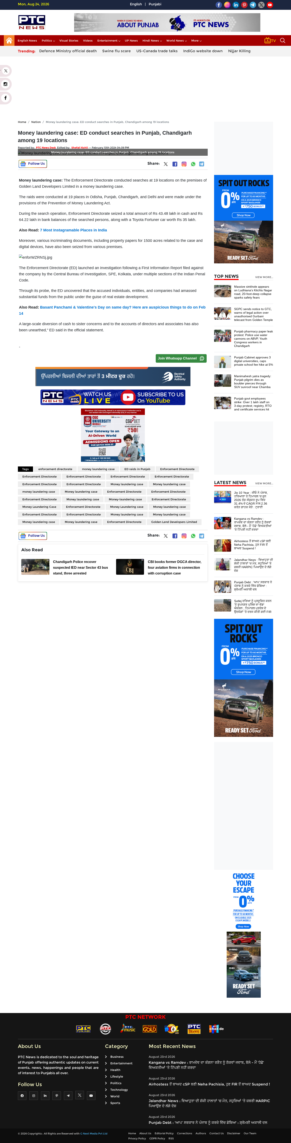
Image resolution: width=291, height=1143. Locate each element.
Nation (36, 122)
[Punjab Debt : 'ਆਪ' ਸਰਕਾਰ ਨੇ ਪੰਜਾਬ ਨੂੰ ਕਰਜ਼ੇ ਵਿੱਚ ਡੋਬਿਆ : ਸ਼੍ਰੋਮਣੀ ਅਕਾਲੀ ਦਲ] (222, 586)
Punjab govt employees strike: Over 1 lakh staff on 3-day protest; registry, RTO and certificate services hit (253, 404)
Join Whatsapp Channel (177, 358)
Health (115, 1070)
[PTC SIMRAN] (194, 1029)
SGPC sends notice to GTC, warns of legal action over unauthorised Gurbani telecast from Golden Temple (253, 314)
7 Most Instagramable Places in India (73, 230)
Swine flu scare (116, 51)
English (136, 4)
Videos (88, 40)
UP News (131, 40)
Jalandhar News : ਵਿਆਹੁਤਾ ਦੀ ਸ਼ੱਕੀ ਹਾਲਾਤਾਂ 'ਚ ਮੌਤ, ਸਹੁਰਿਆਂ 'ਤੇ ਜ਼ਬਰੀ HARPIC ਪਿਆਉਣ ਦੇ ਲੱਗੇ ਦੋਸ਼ (253, 565)
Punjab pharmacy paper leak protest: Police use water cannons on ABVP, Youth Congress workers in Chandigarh (253, 339)
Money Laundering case (126, 506)
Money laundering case (127, 484)
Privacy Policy (137, 1138)
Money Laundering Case (39, 506)
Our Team (250, 1133)
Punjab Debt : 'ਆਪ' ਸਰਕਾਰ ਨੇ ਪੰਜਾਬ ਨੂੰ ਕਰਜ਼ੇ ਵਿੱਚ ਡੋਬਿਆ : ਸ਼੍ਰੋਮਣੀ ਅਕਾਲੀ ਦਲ (253, 585)
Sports (115, 1103)
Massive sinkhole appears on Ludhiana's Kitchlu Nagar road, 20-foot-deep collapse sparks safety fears (253, 292)
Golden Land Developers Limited (174, 522)
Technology (119, 1090)
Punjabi (155, 4)
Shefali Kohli (79, 147)
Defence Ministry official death (68, 51)
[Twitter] (166, 165)
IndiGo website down (203, 51)
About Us (145, 1133)
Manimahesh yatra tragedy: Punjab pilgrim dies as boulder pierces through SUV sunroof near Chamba (252, 381)
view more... (264, 277)
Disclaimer (233, 1133)
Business (117, 1057)
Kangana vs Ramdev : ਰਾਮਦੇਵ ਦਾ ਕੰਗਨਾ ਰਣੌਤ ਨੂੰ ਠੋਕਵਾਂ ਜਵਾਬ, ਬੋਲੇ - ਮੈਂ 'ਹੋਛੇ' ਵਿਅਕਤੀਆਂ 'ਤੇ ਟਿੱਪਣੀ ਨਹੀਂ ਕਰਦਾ (252, 524)
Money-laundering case (125, 499)
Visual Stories (68, 40)
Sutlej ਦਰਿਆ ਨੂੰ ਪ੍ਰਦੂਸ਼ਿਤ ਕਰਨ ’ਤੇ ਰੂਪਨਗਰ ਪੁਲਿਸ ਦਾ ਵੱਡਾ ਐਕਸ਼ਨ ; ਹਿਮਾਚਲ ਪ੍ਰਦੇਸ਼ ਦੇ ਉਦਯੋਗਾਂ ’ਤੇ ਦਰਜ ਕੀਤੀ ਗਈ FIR (253, 606)
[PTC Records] (105, 1029)
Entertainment (107, 40)
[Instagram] (184, 164)
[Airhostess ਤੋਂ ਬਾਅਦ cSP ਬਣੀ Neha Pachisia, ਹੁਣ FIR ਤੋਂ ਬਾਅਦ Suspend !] (222, 545)
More (195, 40)
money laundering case (98, 469)
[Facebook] (175, 164)
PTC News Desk (46, 147)
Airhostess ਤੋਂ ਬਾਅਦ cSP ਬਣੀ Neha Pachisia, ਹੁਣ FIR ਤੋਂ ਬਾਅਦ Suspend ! (252, 544)
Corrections (184, 1133)
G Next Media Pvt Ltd (93, 1133)
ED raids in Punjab (137, 469)
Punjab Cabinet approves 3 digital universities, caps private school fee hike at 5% (253, 361)
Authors (201, 1133)
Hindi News (151, 40)
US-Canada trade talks (157, 51)
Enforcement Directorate (177, 469)
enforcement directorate (55, 469)
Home (22, 122)
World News (175, 40)
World (114, 1096)
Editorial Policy (164, 1133)
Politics (47, 40)
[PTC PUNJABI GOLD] (149, 1029)
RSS (171, 1138)
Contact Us (216, 1133)
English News (27, 40)
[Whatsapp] (193, 164)
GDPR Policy (157, 1138)
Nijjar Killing (239, 51)
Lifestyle (116, 1076)
